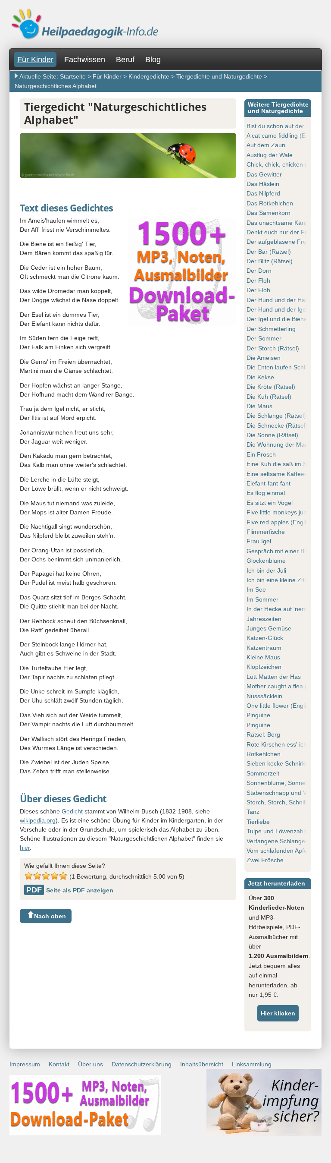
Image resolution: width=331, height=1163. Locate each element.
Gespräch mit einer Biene (281, 551)
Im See (256, 589)
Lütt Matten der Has (274, 676)
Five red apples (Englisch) (282, 522)
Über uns (90, 1064)
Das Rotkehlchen (270, 203)
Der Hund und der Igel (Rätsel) (289, 309)
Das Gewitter (264, 174)
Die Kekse (260, 377)
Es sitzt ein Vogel (270, 502)
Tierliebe (258, 821)
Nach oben (50, 916)
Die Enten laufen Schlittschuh (286, 367)
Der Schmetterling (271, 328)
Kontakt (59, 1064)
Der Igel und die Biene (277, 318)
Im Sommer (262, 599)
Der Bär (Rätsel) (269, 251)
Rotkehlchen (264, 753)
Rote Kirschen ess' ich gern (284, 744)
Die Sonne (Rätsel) (272, 435)
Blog (153, 59)
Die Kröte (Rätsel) (271, 386)
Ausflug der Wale (270, 154)
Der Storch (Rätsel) (273, 348)
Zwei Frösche (265, 860)
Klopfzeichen (264, 666)
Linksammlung (252, 1064)
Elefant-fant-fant (268, 483)
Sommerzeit (263, 773)
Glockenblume (266, 560)
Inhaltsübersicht (201, 1064)
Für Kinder (35, 59)
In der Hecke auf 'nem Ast (282, 608)
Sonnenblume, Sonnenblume (286, 782)
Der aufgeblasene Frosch (281, 241)
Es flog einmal (266, 492)
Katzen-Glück (265, 637)
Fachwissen (84, 59)
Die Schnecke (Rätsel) (277, 425)
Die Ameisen (264, 357)
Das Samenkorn (268, 212)
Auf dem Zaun (266, 145)
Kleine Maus (263, 657)
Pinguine (258, 715)
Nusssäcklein (264, 696)
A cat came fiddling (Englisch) (287, 135)
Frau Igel (259, 541)
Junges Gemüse (269, 628)
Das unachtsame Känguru (282, 222)
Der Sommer (264, 338)
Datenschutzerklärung (142, 1064)
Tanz (253, 811)
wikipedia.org (38, 820)
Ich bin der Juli (266, 570)
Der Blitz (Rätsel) (270, 261)
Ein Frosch (261, 454)
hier (25, 847)
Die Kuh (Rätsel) (269, 396)
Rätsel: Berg (263, 734)
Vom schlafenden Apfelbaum (285, 850)
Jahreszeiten (264, 618)
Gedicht (72, 811)
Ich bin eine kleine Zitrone (282, 580)
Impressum (24, 1064)
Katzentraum (264, 647)
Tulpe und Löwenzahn (277, 831)
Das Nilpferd (263, 193)
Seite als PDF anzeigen (69, 890)
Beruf (125, 59)
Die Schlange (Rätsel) (276, 415)
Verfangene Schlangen (278, 841)
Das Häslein (263, 183)
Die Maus (259, 406)
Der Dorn (259, 270)
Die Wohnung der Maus (279, 444)
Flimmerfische (266, 531)
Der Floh (258, 280)
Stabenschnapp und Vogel (282, 792)
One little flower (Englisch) (282, 705)
